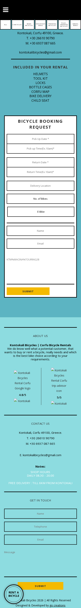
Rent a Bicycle (13, 594)
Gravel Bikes (75, 24)
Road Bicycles (29, 24)
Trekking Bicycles (52, 24)
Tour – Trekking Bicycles (64, 24)
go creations (57, 605)
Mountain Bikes (40, 24)
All (5, 24)
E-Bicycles (17, 24)
